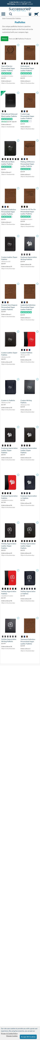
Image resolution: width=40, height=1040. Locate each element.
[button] (3, 15)
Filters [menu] (4, 39)
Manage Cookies (12, 1036)
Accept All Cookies (28, 1037)
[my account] (30, 15)
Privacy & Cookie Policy (9, 1033)
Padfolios (21, 39)
